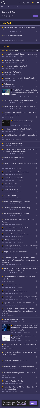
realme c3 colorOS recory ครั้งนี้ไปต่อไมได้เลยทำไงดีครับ (20, 165)
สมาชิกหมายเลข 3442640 (8, 192)
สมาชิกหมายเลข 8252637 (8, 68)
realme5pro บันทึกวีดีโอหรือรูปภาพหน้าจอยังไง (19, 367)
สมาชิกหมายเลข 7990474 (8, 80)
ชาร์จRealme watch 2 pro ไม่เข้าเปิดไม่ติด (17, 129)
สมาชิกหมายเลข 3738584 (8, 363)
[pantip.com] (3, 2)
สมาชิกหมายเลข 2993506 (8, 103)
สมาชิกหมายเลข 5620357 (8, 204)
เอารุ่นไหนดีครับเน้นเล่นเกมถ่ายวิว (15, 252)
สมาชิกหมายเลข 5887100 (8, 230)
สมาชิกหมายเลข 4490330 (8, 383)
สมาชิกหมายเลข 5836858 (8, 293)
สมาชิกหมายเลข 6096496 (8, 224)
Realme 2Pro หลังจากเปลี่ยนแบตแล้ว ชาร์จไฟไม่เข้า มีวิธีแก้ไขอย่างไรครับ (19, 114)
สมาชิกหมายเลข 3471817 (8, 248)
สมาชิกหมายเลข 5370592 (8, 391)
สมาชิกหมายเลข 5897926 (8, 174)
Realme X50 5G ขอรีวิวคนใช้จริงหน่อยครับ (17, 234)
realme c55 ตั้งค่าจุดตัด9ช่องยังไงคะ (15, 60)
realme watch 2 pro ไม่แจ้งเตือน (14, 158)
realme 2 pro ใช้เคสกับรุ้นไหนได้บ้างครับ (17, 202)
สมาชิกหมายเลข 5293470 (8, 377)
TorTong (4, 281)
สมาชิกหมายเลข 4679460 (16, 340)
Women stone (5, 160)
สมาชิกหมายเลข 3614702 (8, 242)
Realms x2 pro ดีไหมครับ (11, 285)
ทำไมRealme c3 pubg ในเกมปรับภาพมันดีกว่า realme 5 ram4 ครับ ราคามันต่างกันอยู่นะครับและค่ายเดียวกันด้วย (20, 260)
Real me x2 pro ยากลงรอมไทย (13, 319)
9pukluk (4, 117)
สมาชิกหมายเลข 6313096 (8, 86)
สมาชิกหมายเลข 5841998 (8, 210)
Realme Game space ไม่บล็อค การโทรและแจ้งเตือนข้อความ (18, 221)
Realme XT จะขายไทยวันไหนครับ (15, 361)
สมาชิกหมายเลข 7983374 (8, 74)
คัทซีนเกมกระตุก (9, 84)
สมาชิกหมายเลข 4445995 (8, 264)
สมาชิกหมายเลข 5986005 (8, 62)
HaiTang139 (5, 357)
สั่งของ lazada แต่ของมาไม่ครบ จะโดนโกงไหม (24, 337)
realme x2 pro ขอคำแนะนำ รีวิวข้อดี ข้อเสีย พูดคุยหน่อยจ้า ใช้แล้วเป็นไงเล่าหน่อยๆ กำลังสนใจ (24, 327)
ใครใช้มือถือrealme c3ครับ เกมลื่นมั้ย (16, 214)
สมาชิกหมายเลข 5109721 (8, 186)
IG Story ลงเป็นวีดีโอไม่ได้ (12, 240)
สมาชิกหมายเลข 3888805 (8, 273)
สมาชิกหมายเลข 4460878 (8, 236)
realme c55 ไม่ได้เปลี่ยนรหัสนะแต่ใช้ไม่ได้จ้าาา (19, 107)
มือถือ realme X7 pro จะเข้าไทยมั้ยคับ (16, 228)
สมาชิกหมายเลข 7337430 (16, 97)
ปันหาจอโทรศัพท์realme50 (12, 36)
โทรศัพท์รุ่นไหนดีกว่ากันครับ (13, 381)
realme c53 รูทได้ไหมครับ (12, 72)
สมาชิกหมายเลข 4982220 (8, 131)
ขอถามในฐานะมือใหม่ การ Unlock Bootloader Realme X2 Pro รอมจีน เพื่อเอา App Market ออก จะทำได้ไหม (19, 311)
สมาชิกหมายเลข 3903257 (8, 369)
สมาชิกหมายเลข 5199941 (8, 168)
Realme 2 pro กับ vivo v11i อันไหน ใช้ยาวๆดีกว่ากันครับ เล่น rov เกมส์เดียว (20, 388)
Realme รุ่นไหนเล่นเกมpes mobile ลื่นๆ (16, 208)
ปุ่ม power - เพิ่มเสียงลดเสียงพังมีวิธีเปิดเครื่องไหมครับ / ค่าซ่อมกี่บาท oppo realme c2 (19, 150)
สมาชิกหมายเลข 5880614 (8, 109)
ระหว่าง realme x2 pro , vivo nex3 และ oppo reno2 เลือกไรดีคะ (19, 345)
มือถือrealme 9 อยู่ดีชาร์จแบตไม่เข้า (15, 66)
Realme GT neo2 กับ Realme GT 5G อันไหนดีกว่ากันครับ (20, 28)
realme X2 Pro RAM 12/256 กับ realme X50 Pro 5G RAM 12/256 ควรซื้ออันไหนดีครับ (20, 269)
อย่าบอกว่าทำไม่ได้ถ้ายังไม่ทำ (9, 321)
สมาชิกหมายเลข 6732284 (8, 180)
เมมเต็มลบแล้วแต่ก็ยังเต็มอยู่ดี (23, 121)
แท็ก (5, 7)
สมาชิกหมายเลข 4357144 (8, 40)
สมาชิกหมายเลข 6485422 (8, 198)
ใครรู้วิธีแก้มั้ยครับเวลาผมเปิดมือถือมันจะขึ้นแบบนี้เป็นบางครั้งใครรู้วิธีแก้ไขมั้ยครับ (24, 92)
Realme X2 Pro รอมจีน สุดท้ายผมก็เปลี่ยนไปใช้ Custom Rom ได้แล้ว (18, 278)
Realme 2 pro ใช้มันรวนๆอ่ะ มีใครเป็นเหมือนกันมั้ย (20, 246)
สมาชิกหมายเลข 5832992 (8, 254)
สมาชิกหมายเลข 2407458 (16, 332)
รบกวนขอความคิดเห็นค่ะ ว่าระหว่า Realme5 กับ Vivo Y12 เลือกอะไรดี (19, 354)
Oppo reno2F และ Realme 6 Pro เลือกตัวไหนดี (19, 303)
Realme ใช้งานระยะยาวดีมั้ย (13, 178)
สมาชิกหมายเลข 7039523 (8, 154)
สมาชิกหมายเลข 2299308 (8, 299)
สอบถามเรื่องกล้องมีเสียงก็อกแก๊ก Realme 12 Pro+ (20, 54)
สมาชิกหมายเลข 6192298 (8, 56)
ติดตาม (36, 16)
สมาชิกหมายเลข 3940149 (8, 305)
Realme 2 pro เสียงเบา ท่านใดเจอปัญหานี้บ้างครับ (20, 297)
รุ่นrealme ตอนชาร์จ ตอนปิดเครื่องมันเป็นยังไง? (19, 78)
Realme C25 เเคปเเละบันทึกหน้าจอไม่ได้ (16, 172)
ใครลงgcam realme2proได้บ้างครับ (15, 291)
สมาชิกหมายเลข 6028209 (8, 216)
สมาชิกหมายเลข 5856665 (8, 287)
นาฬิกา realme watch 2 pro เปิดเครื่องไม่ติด (18, 101)
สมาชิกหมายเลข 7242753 (8, 32)
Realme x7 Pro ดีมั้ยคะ (11, 190)
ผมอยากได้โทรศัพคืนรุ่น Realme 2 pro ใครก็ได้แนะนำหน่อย (18, 374)
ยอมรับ (33, 403)
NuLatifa (4, 348)
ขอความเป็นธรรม (9, 196)
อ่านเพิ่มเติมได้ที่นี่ (21, 404)
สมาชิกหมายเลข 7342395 (17, 125)
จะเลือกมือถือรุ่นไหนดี (10, 184)
